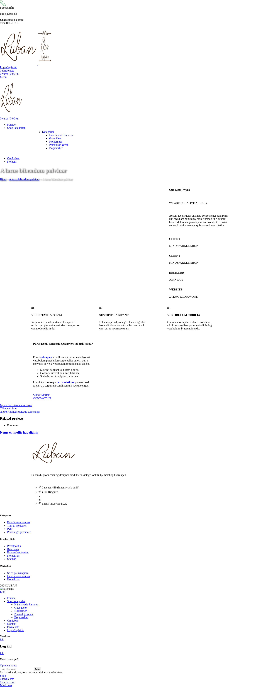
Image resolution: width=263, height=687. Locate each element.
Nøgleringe (55, 141)
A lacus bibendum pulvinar (24, 179)
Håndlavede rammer (18, 522)
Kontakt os (13, 555)
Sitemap (11, 558)
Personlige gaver (58, 144)
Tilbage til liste (8, 408)
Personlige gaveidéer (19, 532)
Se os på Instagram (17, 572)
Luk (2, 591)
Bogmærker (56, 148)
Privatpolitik (14, 545)
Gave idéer (55, 138)
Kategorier (48, 131)
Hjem (3, 179)
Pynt (9, 528)
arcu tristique (66, 382)
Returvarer (13, 549)
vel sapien (46, 357)
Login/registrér (15, 630)
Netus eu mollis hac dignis (19, 432)
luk (2, 639)
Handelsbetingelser (18, 552)
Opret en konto (8, 665)
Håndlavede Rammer (61, 135)
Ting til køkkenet (16, 525)
